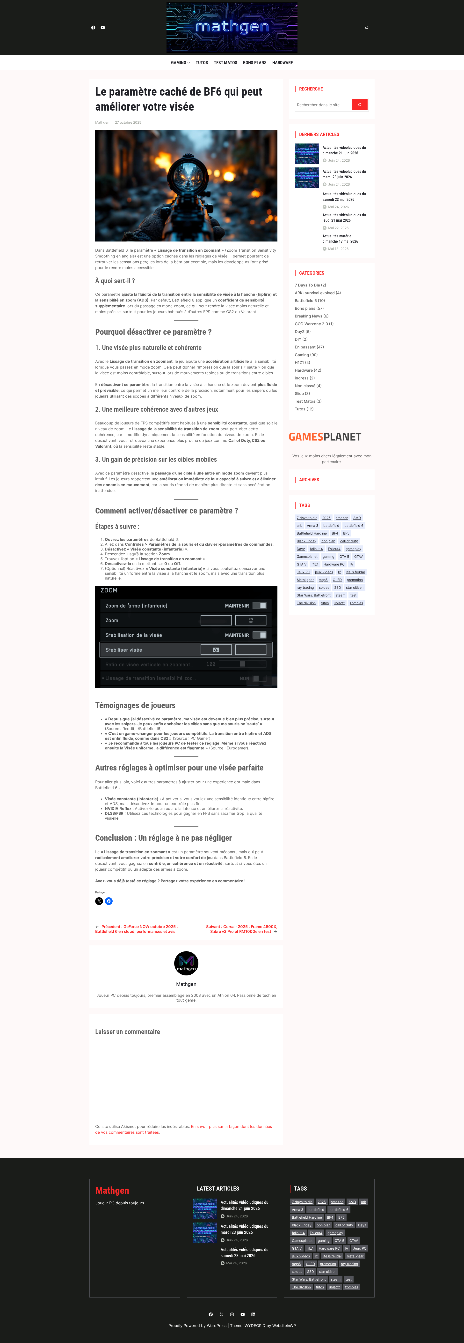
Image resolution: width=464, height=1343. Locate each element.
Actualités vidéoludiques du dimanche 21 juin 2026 (344, 150)
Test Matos (305, 401)
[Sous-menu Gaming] (188, 62)
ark (299, 525)
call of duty (349, 541)
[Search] (360, 105)
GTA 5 (344, 556)
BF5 (346, 533)
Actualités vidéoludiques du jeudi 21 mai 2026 (344, 218)
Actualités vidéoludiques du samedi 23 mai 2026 (344, 197)
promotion (355, 580)
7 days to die (307, 518)
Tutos (300, 409)
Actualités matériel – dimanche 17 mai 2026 (340, 239)
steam (340, 595)
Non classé (305, 385)
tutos (325, 603)
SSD (337, 587)
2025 (326, 518)
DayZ (299, 331)
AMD (357, 518)
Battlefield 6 (306, 300)
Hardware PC (334, 564)
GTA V (301, 564)
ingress (302, 378)
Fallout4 (334, 549)
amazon (342, 518)
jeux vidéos (324, 572)
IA (351, 564)
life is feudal (355, 572)
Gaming (302, 354)
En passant (305, 347)
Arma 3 (312, 525)
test (353, 595)
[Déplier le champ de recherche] (367, 27)
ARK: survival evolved (315, 292)
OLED (337, 580)
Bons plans (305, 308)
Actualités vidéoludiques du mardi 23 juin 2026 (344, 174)
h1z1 (315, 564)
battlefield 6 (353, 525)
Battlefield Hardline (312, 533)
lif (339, 572)
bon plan (328, 541)
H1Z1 (299, 362)
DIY (298, 339)
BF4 (335, 533)
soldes (324, 587)
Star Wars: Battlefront (314, 595)
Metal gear (305, 580)
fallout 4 (316, 549)
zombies (356, 603)
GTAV (358, 556)
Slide (299, 393)
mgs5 (323, 580)
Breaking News (308, 316)
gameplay (353, 549)
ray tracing (305, 587)
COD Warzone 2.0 (311, 323)
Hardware (304, 370)
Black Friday (306, 541)
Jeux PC (303, 572)
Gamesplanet (307, 556)
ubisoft (339, 603)
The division (306, 603)
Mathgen (112, 1190)
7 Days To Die (307, 285)
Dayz (301, 549)
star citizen (354, 587)
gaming (328, 556)
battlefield (331, 525)
